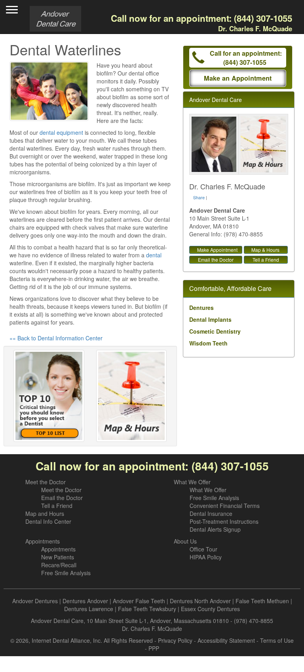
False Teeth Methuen (262, 601)
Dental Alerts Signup (215, 529)
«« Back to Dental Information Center (56, 338)
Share (199, 197)
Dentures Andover (85, 601)
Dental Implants (210, 319)
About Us (185, 541)
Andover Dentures (35, 601)
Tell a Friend (266, 259)
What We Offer (192, 482)
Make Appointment (217, 249)
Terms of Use (277, 640)
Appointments (42, 541)
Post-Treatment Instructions (224, 521)
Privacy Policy (175, 640)
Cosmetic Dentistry (215, 331)
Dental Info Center (48, 521)
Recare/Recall (58, 565)
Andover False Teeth (139, 601)
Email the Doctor (216, 259)
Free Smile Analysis (214, 498)
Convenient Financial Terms (225, 506)
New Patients (57, 557)
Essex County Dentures (210, 609)
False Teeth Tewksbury (147, 609)
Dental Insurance (211, 513)
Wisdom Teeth (208, 343)
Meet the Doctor (45, 482)
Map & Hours (265, 249)
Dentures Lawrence (88, 609)
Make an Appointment (238, 78)
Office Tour (203, 549)
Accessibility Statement (226, 640)
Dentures (201, 307)
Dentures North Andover (200, 601)
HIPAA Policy (206, 557)
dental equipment (61, 132)
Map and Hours (44, 513)
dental (154, 255)
